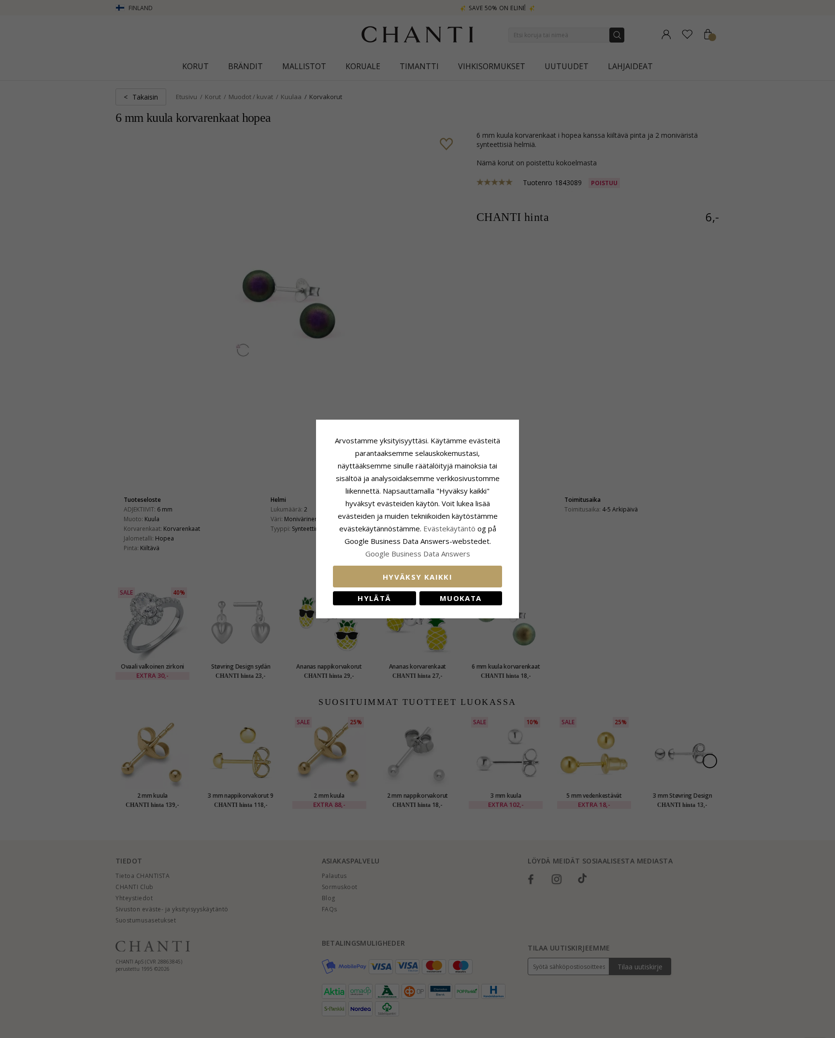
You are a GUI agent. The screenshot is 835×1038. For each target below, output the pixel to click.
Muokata (460, 598)
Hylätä (374, 598)
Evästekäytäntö (449, 528)
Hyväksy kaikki (417, 577)
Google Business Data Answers (417, 553)
